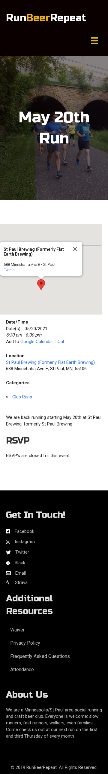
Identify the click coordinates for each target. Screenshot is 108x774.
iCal (60, 341)
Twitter (22, 552)
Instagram (25, 541)
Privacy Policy (25, 643)
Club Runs (22, 397)
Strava (21, 582)
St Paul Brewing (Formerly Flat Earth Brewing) (50, 362)
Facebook (24, 531)
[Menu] (94, 40)
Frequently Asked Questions (40, 656)
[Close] (75, 249)
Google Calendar (36, 341)
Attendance (22, 669)
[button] (41, 284)
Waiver (17, 630)
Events (9, 270)
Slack (20, 562)
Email (20, 573)
